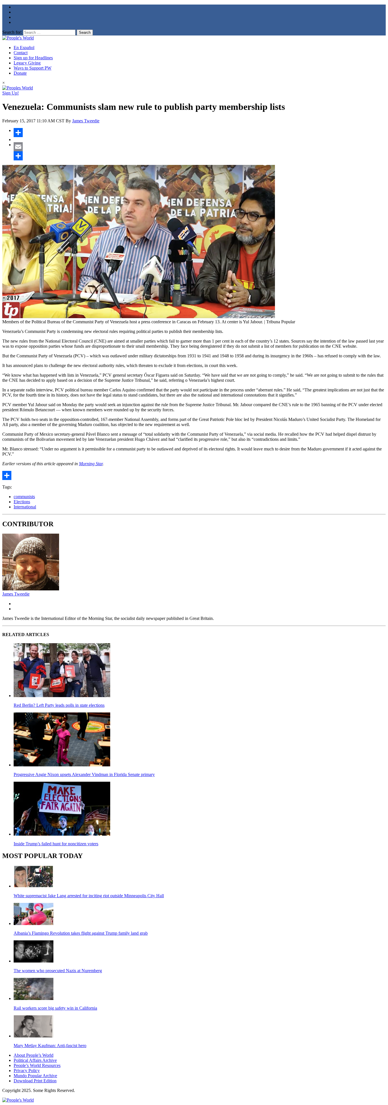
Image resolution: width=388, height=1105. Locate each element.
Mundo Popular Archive (35, 1075)
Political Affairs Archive (35, 1060)
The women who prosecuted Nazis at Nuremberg (58, 970)
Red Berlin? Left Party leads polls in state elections (59, 705)
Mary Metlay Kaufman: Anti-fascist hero (50, 1045)
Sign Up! (10, 93)
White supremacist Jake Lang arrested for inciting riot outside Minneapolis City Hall (89, 895)
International (25, 506)
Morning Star (91, 463)
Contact (21, 52)
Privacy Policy (27, 1070)
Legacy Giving (27, 62)
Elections (22, 501)
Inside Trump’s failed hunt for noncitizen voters (56, 843)
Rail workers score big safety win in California (55, 1008)
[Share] (200, 132)
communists (24, 496)
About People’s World (33, 1055)
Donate (20, 73)
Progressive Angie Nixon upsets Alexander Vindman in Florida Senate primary (84, 774)
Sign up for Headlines (33, 57)
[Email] (200, 146)
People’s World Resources (37, 1065)
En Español (24, 47)
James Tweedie (85, 120)
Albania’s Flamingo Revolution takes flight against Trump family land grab (81, 933)
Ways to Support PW (32, 68)
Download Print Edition (35, 1080)
